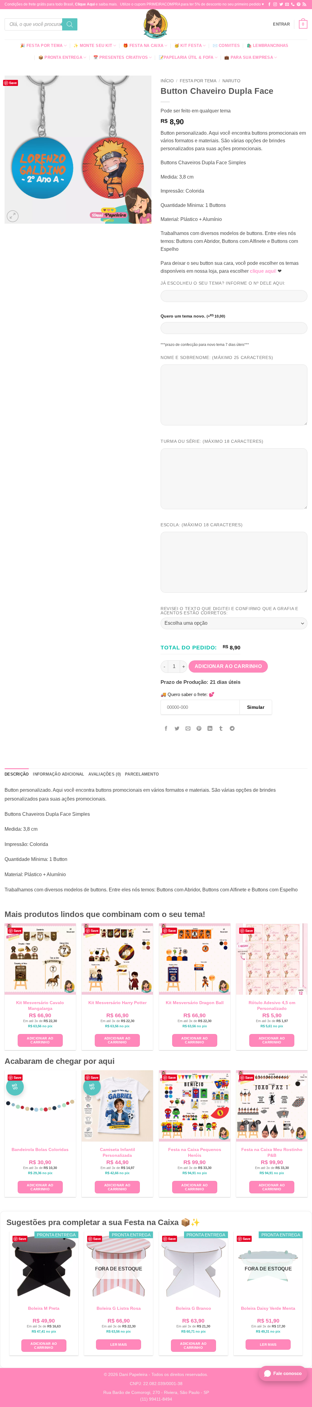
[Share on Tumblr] (221, 729)
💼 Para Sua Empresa (248, 57)
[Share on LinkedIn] (210, 729)
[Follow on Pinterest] (298, 4)
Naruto (231, 81)
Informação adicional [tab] (58, 774)
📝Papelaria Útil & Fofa (186, 57)
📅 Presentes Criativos (120, 57)
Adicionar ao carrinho (228, 666)
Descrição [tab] (17, 774)
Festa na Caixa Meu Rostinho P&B (272, 1152)
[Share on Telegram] (232, 729)
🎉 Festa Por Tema (41, 45)
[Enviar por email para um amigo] (188, 729)
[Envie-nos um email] (287, 4)
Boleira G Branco (193, 1308)
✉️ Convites (226, 45)
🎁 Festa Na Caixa (143, 45)
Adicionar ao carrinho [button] (40, 1040)
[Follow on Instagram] (275, 4)
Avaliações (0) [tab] (104, 774)
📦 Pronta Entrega (60, 57)
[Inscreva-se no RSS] (304, 4)
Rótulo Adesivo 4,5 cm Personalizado (272, 1005)
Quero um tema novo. (193, 316)
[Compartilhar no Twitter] (177, 729)
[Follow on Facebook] (269, 4)
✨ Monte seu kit (92, 45)
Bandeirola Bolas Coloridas (40, 1149)
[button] (281, 24)
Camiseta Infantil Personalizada (117, 1152)
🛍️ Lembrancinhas (268, 45)
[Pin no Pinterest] (199, 729)
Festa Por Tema (198, 81)
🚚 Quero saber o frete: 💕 (187, 694)
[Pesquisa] (69, 24)
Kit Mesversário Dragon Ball (195, 1002)
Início (167, 81)
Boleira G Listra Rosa (119, 1308)
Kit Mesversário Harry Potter (117, 1002)
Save (13, 82)
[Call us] (293, 4)
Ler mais (118, 1344)
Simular (255, 707)
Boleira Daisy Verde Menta (268, 1308)
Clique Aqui (85, 4)
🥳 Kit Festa (188, 45)
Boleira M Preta (43, 1308)
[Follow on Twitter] (281, 4)
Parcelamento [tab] (142, 774)
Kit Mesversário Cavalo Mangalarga (40, 1005)
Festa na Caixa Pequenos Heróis (194, 1152)
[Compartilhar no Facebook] (166, 729)
